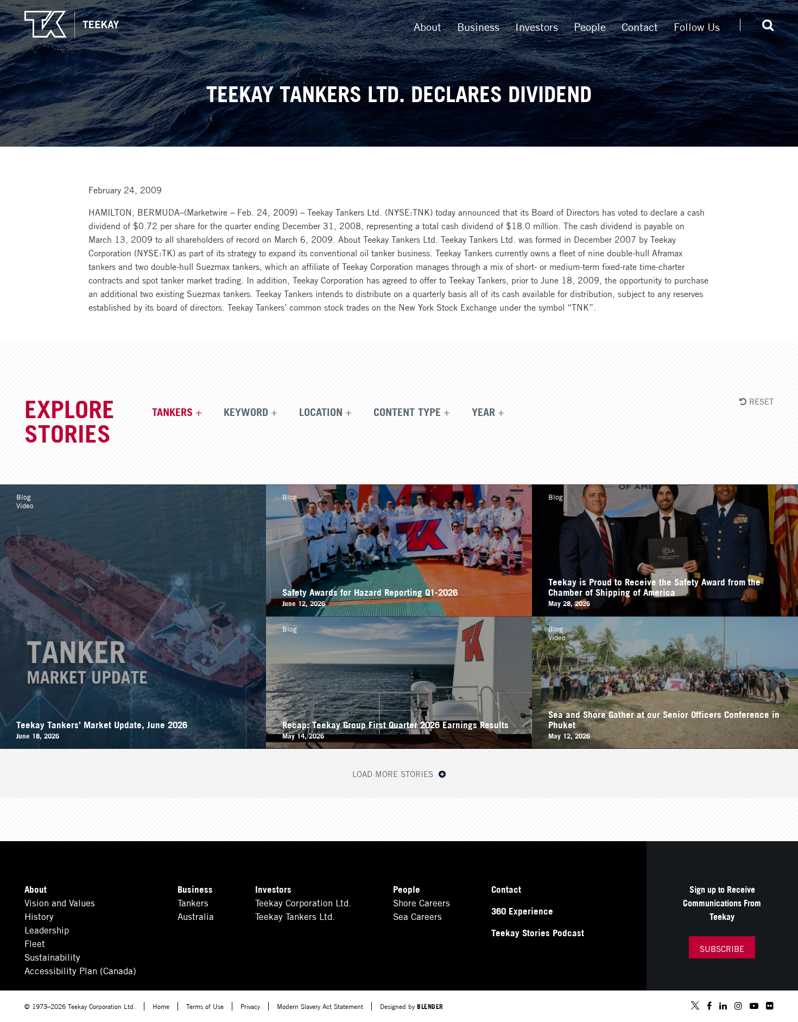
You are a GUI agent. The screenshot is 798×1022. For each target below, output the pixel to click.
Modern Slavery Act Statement (320, 1006)
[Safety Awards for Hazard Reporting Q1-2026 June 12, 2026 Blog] (399, 612)
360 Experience (522, 910)
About (427, 26)
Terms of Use (205, 1006)
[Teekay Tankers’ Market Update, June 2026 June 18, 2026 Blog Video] (133, 744)
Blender (430, 1006)
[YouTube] (754, 1006)
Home (161, 1006)
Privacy (250, 1006)
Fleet (34, 943)
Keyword (246, 411)
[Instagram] (738, 1006)
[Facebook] (709, 1006)
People (590, 26)
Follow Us (697, 26)
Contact (640, 26)
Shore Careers (421, 902)
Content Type (407, 411)
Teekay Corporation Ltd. (303, 902)
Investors (536, 26)
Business (478, 26)
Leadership (46, 929)
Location (321, 411)
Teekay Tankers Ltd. (295, 915)
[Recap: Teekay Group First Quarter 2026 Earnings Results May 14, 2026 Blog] (399, 744)
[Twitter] (695, 1006)
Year (483, 411)
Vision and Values (59, 902)
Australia (196, 915)
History (39, 915)
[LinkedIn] (723, 1006)
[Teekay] (71, 24)
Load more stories (394, 773)
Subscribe (722, 948)
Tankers (172, 411)
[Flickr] (770, 1006)
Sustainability (52, 956)
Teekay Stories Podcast (537, 932)
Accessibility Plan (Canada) (80, 970)
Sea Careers (417, 915)
